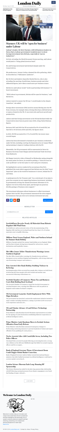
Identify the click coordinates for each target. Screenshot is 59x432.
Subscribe (49, 212)
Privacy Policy (34, 429)
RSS (33, 399)
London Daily (29, 3)
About (28, 429)
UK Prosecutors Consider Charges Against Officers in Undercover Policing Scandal (15, 9)
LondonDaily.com (15, 429)
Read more (6, 424)
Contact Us (23, 429)
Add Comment (48, 200)
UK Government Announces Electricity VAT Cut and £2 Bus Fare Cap (42, 9)
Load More (29, 381)
